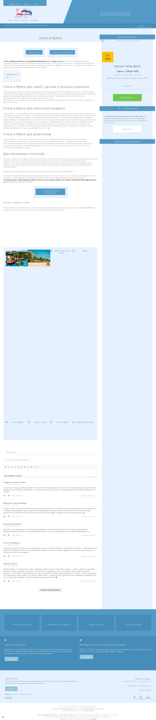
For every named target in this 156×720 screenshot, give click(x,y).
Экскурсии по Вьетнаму (22, 624)
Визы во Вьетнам (96, 624)
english (21, 694)
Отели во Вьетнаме (133, 624)
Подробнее (127, 89)
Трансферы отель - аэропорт (59, 624)
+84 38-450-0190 (129, 681)
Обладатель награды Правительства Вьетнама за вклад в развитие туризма (115, 13)
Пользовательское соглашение (91, 708)
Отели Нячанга (34, 52)
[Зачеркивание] (15, 467)
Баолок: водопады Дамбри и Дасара (127, 67)
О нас (36, 4)
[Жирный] (5, 467)
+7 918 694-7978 (144, 681)
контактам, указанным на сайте (19, 182)
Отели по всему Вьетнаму (62, 52)
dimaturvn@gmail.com (142, 686)
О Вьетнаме (14, 4)
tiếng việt (29, 694)
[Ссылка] (31, 467)
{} (34, 467)
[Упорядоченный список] (18, 467)
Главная (6, 25)
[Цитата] (24, 467)
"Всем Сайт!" (90, 710)
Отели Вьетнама (23, 25)
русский (14, 694)
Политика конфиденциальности (64, 708)
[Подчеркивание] (12, 467)
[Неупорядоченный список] (21, 467)
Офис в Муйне (145, 690)
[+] (37, 467)
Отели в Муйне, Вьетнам (39, 25)
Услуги (27, 4)
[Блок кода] (28, 467)
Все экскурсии (127, 100)
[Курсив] (9, 467)
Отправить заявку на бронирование (50, 192)
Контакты (11, 689)
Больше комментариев (50, 590)
